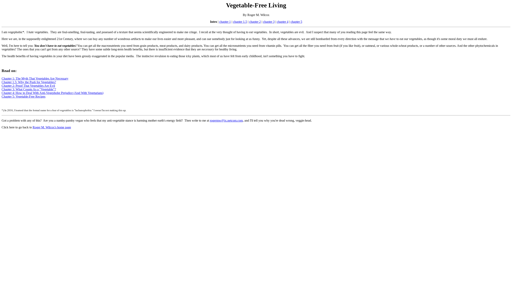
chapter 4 (282, 21)
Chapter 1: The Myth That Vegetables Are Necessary (35, 78)
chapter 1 (225, 21)
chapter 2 (255, 21)
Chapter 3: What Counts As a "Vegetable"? (29, 89)
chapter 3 (269, 21)
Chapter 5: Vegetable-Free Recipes (23, 96)
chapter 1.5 (240, 21)
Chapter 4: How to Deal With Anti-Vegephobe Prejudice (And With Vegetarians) (52, 93)
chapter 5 (296, 21)
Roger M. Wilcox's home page (52, 127)
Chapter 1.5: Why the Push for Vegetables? (29, 82)
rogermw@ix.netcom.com (226, 120)
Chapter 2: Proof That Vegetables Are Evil (28, 85)
